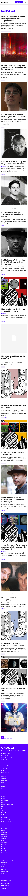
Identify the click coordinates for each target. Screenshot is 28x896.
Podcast (3, 701)
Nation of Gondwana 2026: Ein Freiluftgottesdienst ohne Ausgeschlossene (13, 18)
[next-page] (11, 737)
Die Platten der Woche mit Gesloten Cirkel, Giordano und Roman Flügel (12, 499)
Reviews (3, 274)
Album (3, 366)
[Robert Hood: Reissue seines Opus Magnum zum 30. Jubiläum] (14, 143)
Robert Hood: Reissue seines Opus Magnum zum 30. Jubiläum (13, 116)
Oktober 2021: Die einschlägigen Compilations (13, 406)
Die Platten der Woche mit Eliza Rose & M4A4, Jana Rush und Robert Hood (13, 262)
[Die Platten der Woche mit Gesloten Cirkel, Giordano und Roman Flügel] (14, 527)
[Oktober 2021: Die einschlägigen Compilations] (14, 434)
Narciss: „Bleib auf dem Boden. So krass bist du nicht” (13, 310)
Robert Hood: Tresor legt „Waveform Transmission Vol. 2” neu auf (13, 214)
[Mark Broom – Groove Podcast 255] (14, 717)
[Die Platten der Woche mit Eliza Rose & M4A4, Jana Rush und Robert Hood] (14, 291)
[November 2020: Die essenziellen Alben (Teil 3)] (14, 625)
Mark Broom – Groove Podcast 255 (13, 689)
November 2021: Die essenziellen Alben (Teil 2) (13, 357)
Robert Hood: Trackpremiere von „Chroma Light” (13, 453)
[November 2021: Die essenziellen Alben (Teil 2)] (14, 383)
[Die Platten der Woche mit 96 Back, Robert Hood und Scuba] (14, 670)
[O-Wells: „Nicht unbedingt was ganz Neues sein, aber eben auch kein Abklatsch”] (14, 96)
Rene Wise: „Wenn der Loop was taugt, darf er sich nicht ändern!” (13, 163)
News (3, 127)
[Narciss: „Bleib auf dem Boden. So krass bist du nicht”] (14, 338)
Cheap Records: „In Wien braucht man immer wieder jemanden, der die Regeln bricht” (14, 547)
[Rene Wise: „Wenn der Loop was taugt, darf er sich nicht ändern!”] (14, 190)
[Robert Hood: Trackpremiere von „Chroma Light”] (14, 479)
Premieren (4, 463)
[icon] (25, 2)
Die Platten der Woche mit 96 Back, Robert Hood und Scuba (12, 644)
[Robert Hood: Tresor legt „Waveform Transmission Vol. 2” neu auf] (14, 242)
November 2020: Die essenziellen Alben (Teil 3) (13, 599)
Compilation (4, 417)
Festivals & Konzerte (6, 31)
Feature (3, 80)
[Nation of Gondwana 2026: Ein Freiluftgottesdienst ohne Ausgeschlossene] (14, 47)
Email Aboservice (5, 772)
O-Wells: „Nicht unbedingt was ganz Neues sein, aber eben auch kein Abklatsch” (13, 68)
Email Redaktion (5, 771)
